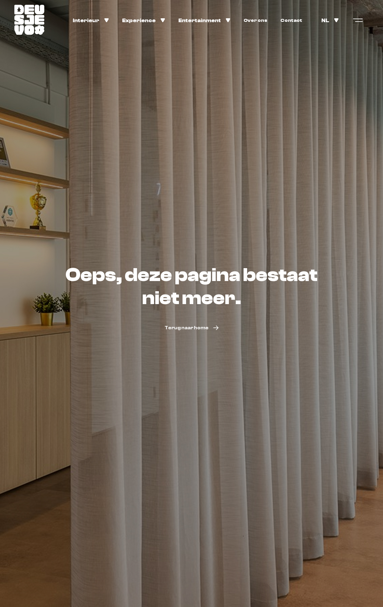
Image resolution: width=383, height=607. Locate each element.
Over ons (255, 20)
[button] (91, 20)
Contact (291, 20)
